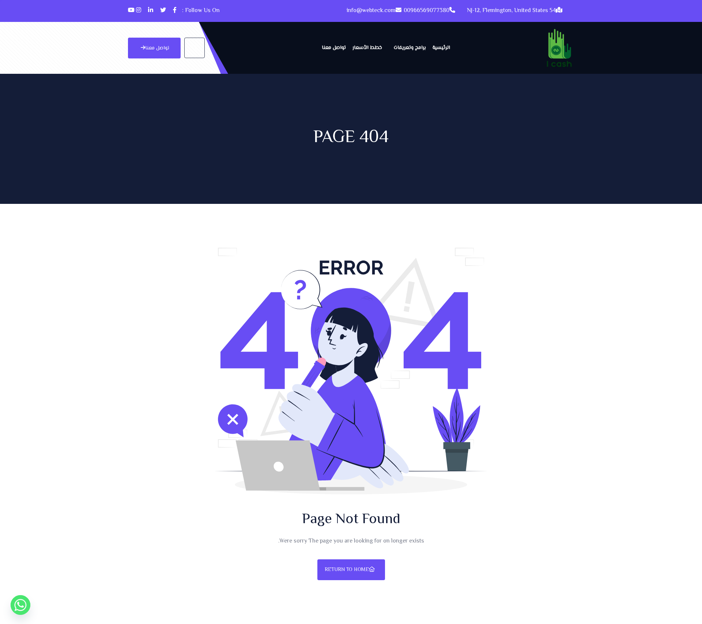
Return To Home (347, 570)
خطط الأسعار (367, 48)
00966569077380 (426, 10)
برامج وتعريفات (410, 48)
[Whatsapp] (20, 605)
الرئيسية (441, 48)
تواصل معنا (334, 48)
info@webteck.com (371, 10)
